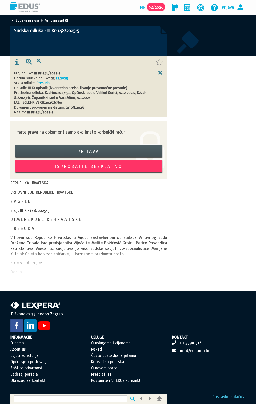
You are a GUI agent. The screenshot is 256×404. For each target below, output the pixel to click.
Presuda (43, 82)
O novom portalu (105, 367)
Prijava (228, 7)
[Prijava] (241, 7)
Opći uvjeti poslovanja (29, 361)
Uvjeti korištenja (24, 355)
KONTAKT (180, 337)
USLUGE (97, 337)
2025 (64, 78)
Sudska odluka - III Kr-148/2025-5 (47, 30)
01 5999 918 (191, 342)
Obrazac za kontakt (28, 380)
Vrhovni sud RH (57, 20)
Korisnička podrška (107, 361)
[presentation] (17, 62)
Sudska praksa (27, 20)
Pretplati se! (102, 374)
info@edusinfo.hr (195, 350)
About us (18, 349)
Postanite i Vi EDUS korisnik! (115, 380)
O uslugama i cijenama (111, 342)
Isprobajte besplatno (89, 166)
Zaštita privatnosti (27, 367)
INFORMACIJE (21, 337)
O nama (17, 342)
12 (57, 78)
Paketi (96, 349)
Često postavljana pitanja (113, 355)
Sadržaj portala (24, 374)
